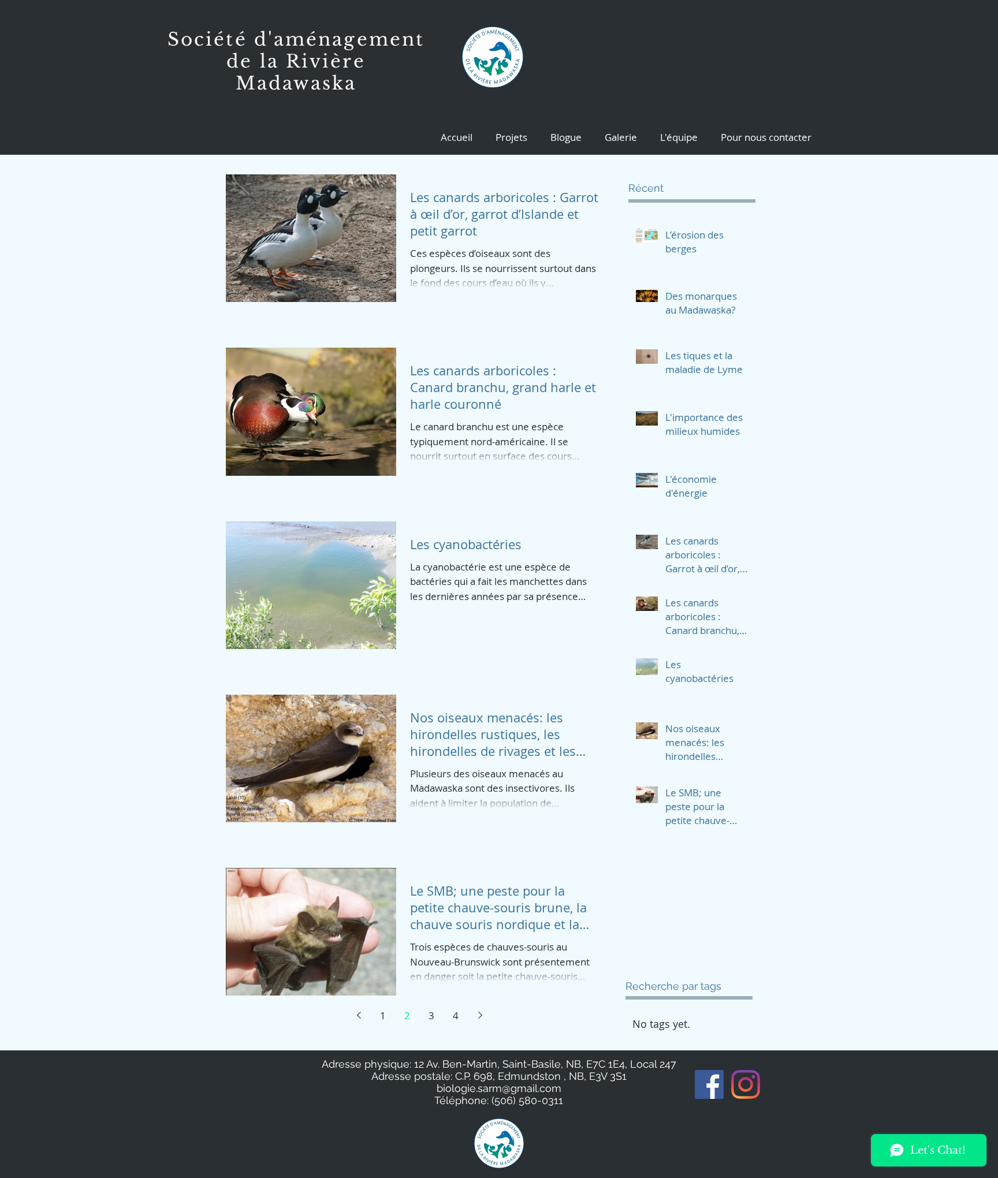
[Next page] (480, 1015)
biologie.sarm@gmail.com (499, 1088)
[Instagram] (745, 1084)
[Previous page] (358, 1015)
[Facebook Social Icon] (709, 1084)
